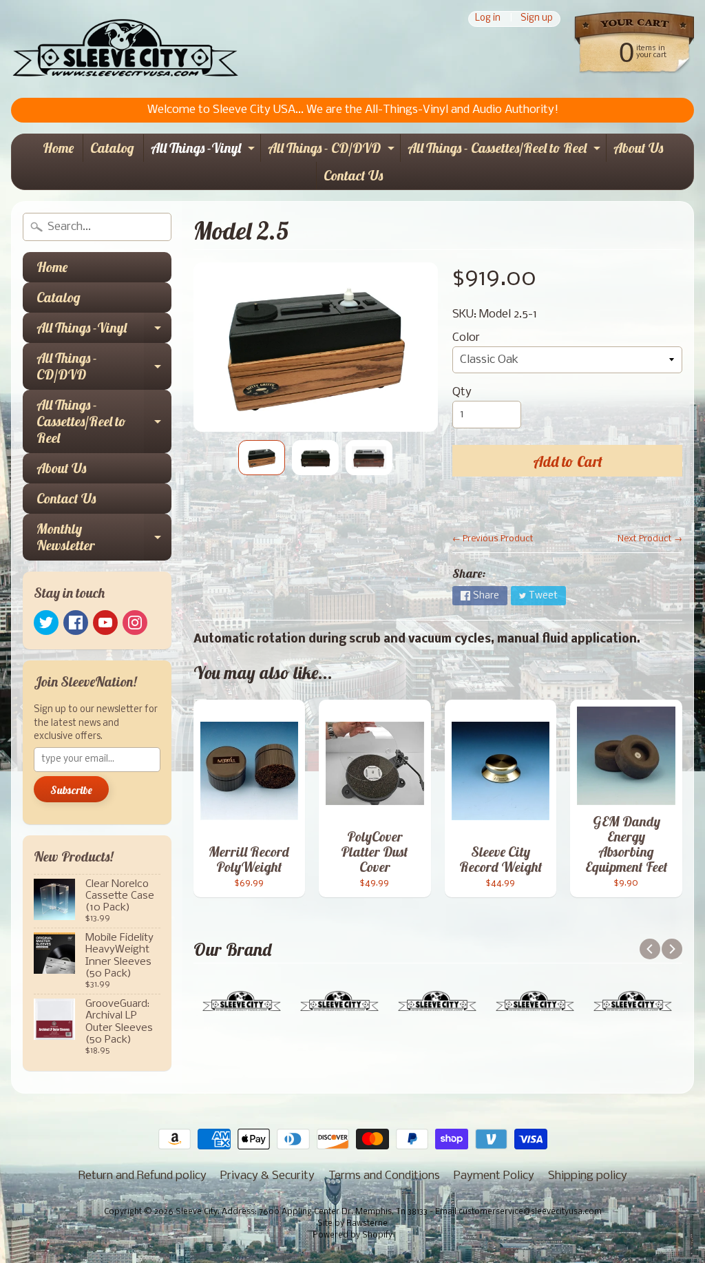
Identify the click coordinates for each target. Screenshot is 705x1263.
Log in (488, 18)
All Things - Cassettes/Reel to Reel (506, 150)
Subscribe (71, 790)
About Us (638, 147)
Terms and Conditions (384, 1175)
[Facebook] (75, 622)
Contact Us (353, 175)
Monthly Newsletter (103, 538)
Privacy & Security (267, 1175)
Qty (462, 392)
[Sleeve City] (125, 49)
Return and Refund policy (142, 1175)
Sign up (536, 18)
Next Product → (650, 538)
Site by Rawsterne (352, 1224)
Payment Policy (494, 1175)
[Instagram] (135, 622)
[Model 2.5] (261, 457)
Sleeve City (197, 1212)
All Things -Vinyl (204, 150)
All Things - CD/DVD (333, 150)
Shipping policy (587, 1175)
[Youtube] (105, 622)
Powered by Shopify (352, 1235)
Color (466, 337)
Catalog (112, 147)
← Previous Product (493, 538)
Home (58, 147)
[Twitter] (46, 622)
